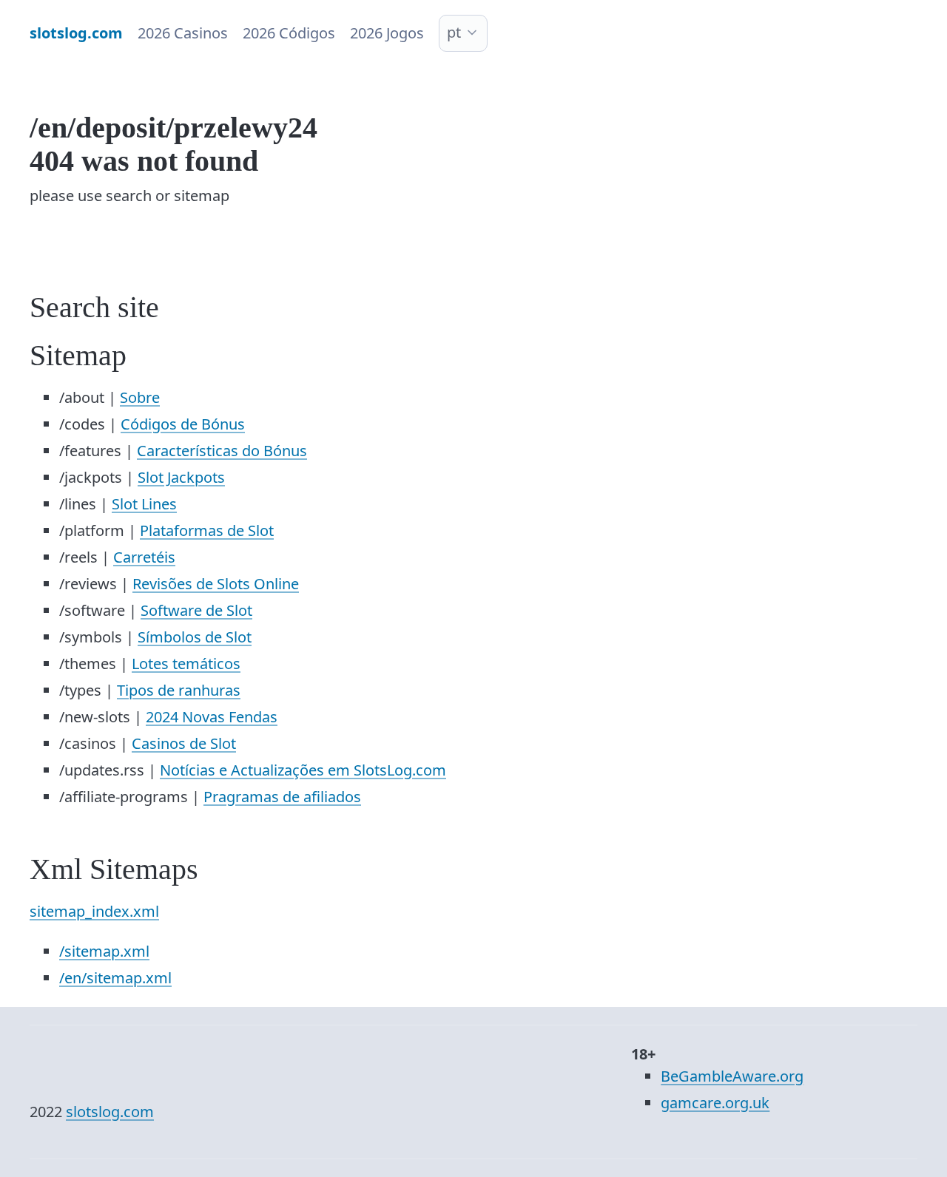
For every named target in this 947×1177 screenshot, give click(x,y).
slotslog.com (110, 1112)
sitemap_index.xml (94, 911)
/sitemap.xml (104, 951)
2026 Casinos (183, 33)
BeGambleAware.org (732, 1076)
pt (454, 32)
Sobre (140, 397)
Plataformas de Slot (207, 530)
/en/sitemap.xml (115, 978)
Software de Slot (196, 610)
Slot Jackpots (181, 477)
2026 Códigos (289, 33)
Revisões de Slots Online (215, 584)
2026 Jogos (387, 33)
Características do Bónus (222, 451)
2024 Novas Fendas (211, 717)
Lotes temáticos (186, 664)
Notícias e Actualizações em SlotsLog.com (303, 770)
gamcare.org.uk (715, 1103)
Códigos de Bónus (183, 424)
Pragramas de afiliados (282, 797)
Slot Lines (144, 504)
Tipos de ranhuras (178, 690)
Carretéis (144, 557)
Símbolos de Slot (195, 637)
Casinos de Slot (184, 743)
